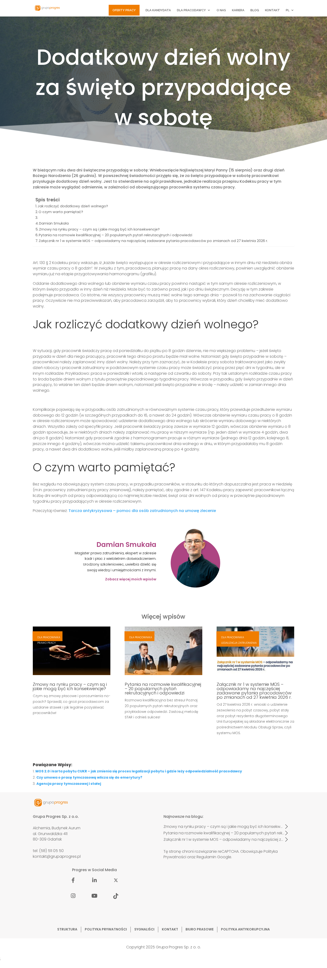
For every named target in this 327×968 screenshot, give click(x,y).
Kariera (238, 10)
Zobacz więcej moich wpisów (130, 579)
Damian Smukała (54, 223)
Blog (254, 10)
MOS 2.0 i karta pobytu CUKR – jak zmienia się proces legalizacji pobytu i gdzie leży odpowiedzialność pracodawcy (138, 771)
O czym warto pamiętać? (61, 211)
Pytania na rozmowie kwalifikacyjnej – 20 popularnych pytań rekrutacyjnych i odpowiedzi (115, 235)
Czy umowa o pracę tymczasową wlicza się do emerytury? (89, 777)
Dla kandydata (158, 10)
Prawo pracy (46, 643)
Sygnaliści (144, 929)
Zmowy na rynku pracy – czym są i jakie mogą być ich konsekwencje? (99, 229)
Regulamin (206, 857)
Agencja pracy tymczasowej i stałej (68, 783)
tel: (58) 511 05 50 (48, 850)
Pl (287, 10)
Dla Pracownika (48, 637)
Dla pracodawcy (191, 10)
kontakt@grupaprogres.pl (57, 856)
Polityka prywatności (106, 929)
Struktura (67, 929)
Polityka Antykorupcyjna (245, 929)
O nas (221, 10)
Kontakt (272, 10)
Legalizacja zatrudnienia (239, 643)
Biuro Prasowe (200, 929)
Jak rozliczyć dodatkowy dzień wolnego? (73, 206)
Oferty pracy (124, 10)
